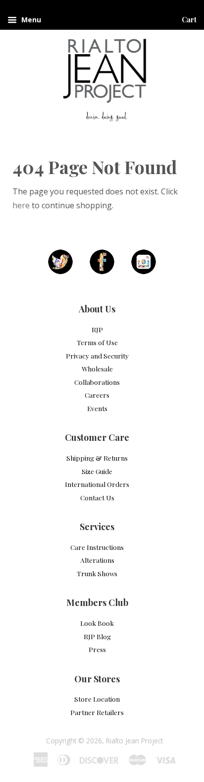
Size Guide (97, 471)
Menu (30, 19)
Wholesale (97, 368)
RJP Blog (97, 636)
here (21, 205)
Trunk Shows (97, 573)
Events (97, 408)
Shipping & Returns (97, 457)
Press (97, 649)
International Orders (97, 484)
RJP (97, 329)
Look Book (97, 622)
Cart (189, 19)
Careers (97, 394)
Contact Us (97, 497)
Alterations (97, 559)
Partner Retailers (97, 712)
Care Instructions (97, 546)
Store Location (97, 698)
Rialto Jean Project (134, 740)
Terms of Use (97, 342)
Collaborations (97, 381)
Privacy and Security (97, 355)
